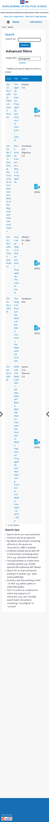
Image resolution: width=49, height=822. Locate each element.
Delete (22, 62)
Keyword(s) (11, 57)
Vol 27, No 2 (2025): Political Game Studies (8, 101)
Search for (11, 38)
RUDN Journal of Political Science (24, 9)
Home (4, 27)
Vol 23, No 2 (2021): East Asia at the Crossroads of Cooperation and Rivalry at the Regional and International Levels (8, 189)
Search (10, 27)
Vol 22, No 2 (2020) (8, 305)
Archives (36, 22)
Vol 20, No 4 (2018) (8, 373)
